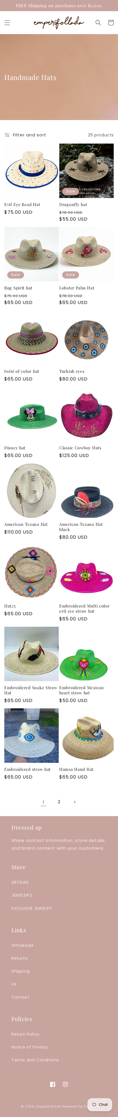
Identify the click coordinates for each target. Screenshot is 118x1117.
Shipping (20, 971)
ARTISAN (19, 882)
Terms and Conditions (35, 1060)
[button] (7, 22)
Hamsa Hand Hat (76, 769)
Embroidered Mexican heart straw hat (81, 690)
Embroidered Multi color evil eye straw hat (84, 608)
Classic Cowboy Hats (80, 447)
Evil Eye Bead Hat (22, 204)
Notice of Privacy (29, 1047)
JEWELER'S (21, 895)
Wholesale (22, 945)
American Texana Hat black (81, 527)
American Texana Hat (26, 524)
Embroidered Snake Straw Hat (30, 690)
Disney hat (14, 447)
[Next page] (74, 802)
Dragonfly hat (73, 204)
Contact (20, 997)
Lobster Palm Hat (77, 287)
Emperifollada (49, 1106)
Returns (19, 958)
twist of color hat (21, 371)
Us (13, 984)
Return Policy (25, 1034)
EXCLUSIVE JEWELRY (31, 908)
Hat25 (10, 605)
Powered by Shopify (79, 1106)
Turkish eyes (71, 371)
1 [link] (43, 802)
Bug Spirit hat (18, 287)
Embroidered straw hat (27, 769)
